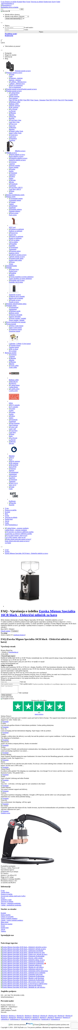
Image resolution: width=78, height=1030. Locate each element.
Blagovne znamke (10, 353)
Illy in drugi (12, 351)
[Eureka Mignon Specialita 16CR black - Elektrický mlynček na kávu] (24, 947)
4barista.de (43, 1015)
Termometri (12, 249)
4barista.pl (36, 1015)
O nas (3, 2)
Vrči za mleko (13, 242)
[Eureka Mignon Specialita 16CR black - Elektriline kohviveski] (22, 974)
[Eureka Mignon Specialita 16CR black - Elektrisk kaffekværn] (45, 963)
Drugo (11, 264)
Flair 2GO (61, 100)
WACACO (12, 485)
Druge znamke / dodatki (16, 320)
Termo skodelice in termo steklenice (20, 278)
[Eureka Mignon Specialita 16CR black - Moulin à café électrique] (22, 978)
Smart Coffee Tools (15, 133)
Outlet (58, 2)
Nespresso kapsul (14, 331)
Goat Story (12, 432)
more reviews (39, 714)
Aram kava (12, 137)
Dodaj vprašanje (6, 695)
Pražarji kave (13, 271)
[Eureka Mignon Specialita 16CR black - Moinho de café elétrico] (22, 967)
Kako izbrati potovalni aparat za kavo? (17, 541)
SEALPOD (12, 467)
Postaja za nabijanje (15, 238)
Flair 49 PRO (18, 100)
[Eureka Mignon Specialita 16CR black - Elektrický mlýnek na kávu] (23, 949)
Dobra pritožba (5, 915)
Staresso (11, 470)
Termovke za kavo (15, 294)
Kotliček (11, 275)
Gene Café (12, 429)
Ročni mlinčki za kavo (16, 156)
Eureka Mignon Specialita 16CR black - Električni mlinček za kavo (26, 553)
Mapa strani (4, 922)
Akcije (53, 2)
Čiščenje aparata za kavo (17, 256)
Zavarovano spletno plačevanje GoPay (13, 896)
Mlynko (11, 182)
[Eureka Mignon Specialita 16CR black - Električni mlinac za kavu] (23, 960)
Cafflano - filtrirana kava (17, 83)
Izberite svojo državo (11, 16)
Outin (11, 76)
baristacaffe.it (45, 1019)
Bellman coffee (14, 104)
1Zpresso (12, 164)
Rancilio (11, 118)
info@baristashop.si (7, 3)
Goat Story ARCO (15, 189)
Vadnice (3, 931)
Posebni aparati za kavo (29, 89)
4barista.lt (51, 1017)
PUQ (10, 459)
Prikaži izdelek (5, 631)
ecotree (11, 410)
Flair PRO (26, 100)
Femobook (12, 186)
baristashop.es (55, 1019)
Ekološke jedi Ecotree (16, 282)
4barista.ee (58, 1017)
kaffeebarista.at (15, 1019)
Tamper (11, 204)
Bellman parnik (14, 313)
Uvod (7, 550)
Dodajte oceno (5, 813)
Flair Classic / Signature (38, 100)
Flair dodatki (69, 100)
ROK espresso (13, 107)
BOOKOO (12, 383)
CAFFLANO (13, 391)
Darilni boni (47, 2)
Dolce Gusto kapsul (15, 327)
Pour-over (12, 126)
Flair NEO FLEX (51, 100)
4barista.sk (4, 1015)
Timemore (12, 175)
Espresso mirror (14, 253)
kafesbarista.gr (25, 1019)
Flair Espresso (13, 425)
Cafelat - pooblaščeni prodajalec (11, 905)
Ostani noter (14, 18)
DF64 (11, 403)
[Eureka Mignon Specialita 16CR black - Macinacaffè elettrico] (21, 985)
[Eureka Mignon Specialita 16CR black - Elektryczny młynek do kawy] (24, 954)
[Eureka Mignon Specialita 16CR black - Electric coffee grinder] (22, 958)
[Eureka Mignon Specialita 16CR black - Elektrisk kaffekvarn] (21, 965)
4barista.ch (66, 1017)
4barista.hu (20, 1015)
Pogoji (3, 898)
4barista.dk (12, 1017)
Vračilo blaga (5, 892)
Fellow (11, 178)
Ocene (28, 2)
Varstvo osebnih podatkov (9, 918)
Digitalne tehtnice (14, 211)
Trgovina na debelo (37, 2)
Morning (12, 129)
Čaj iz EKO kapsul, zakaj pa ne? (15, 537)
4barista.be (4, 1017)
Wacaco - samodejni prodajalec (11, 903)
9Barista (11, 115)
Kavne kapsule (21, 322)
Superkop (12, 140)
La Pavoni (12, 111)
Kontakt (19, 2)
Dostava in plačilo (11, 2)
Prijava (41, 32)
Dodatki (14, 266)
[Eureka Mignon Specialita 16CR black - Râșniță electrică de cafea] (23, 952)
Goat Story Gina (14, 122)
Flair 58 (11, 100)
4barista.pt (28, 1017)
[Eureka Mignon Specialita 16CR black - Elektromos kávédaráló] (22, 951)
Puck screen (13, 215)
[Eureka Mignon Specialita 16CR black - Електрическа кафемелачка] (24, 983)
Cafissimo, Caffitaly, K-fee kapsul (20, 343)
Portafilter (12, 245)
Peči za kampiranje (15, 87)
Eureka (11, 171)
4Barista (11, 360)
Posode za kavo (14, 302)
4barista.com (52, 1015)
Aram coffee (13, 367)
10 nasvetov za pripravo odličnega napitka (18, 534)
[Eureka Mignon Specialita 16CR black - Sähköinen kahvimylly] (22, 969)
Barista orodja (19, 195)
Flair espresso (13, 98)
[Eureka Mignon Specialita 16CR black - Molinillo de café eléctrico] (23, 987)
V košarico (14, 631)
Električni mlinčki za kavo (17, 160)
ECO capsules (13, 407)
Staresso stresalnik (15, 316)
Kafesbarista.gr (13, 652)
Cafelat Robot (13, 94)
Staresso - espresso (15, 80)
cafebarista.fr (5, 1019)
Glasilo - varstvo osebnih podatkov (12, 920)
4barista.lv (43, 1017)
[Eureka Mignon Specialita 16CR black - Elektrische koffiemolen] (22, 962)
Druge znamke (13, 167)
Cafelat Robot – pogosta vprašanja (16, 530)
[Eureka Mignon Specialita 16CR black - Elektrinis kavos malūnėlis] (23, 972)
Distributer (12, 207)
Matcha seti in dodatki (16, 298)
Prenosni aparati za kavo (23, 71)
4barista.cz (12, 1015)
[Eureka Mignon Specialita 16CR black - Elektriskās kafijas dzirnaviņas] (24, 971)
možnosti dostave (19, 635)
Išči (22, 9)
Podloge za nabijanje (15, 231)
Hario (11, 193)
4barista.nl (68, 1015)
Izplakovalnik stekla (15, 260)
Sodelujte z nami (6, 900)
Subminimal (13, 309)
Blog (24, 2)
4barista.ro (28, 1015)
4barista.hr (61, 1015)
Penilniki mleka (21, 304)
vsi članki (8, 543)
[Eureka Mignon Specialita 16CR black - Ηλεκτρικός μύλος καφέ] (22, 982)
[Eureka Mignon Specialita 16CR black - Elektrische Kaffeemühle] (22, 956)
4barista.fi (35, 1017)
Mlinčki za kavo (20, 151)
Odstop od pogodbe (7, 916)
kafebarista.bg (35, 1019)
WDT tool (12, 227)
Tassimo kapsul (14, 347)
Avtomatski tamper (15, 200)
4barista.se (20, 1017)
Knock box (12, 234)
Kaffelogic (12, 501)
